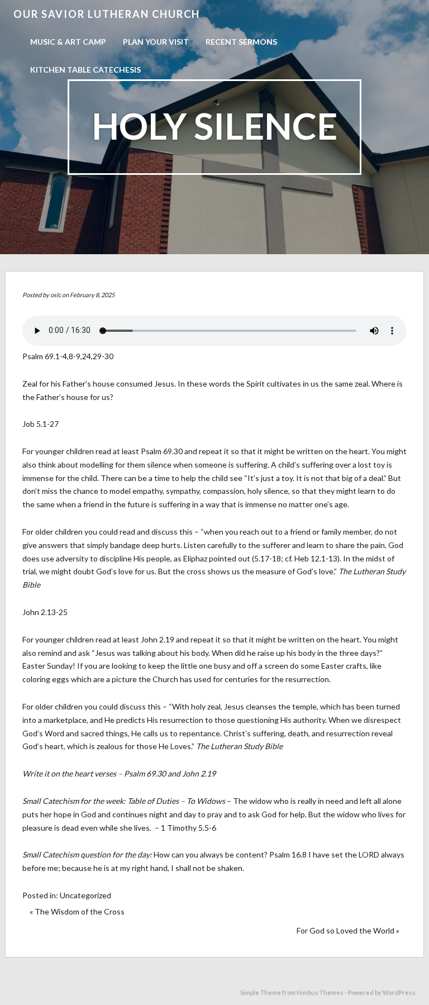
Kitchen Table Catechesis (85, 69)
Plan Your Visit (156, 41)
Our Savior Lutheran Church (106, 14)
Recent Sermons (241, 41)
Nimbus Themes (320, 992)
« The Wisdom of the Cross (77, 911)
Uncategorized (85, 895)
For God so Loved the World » (348, 930)
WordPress (399, 992)
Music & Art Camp (68, 41)
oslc (55, 294)
